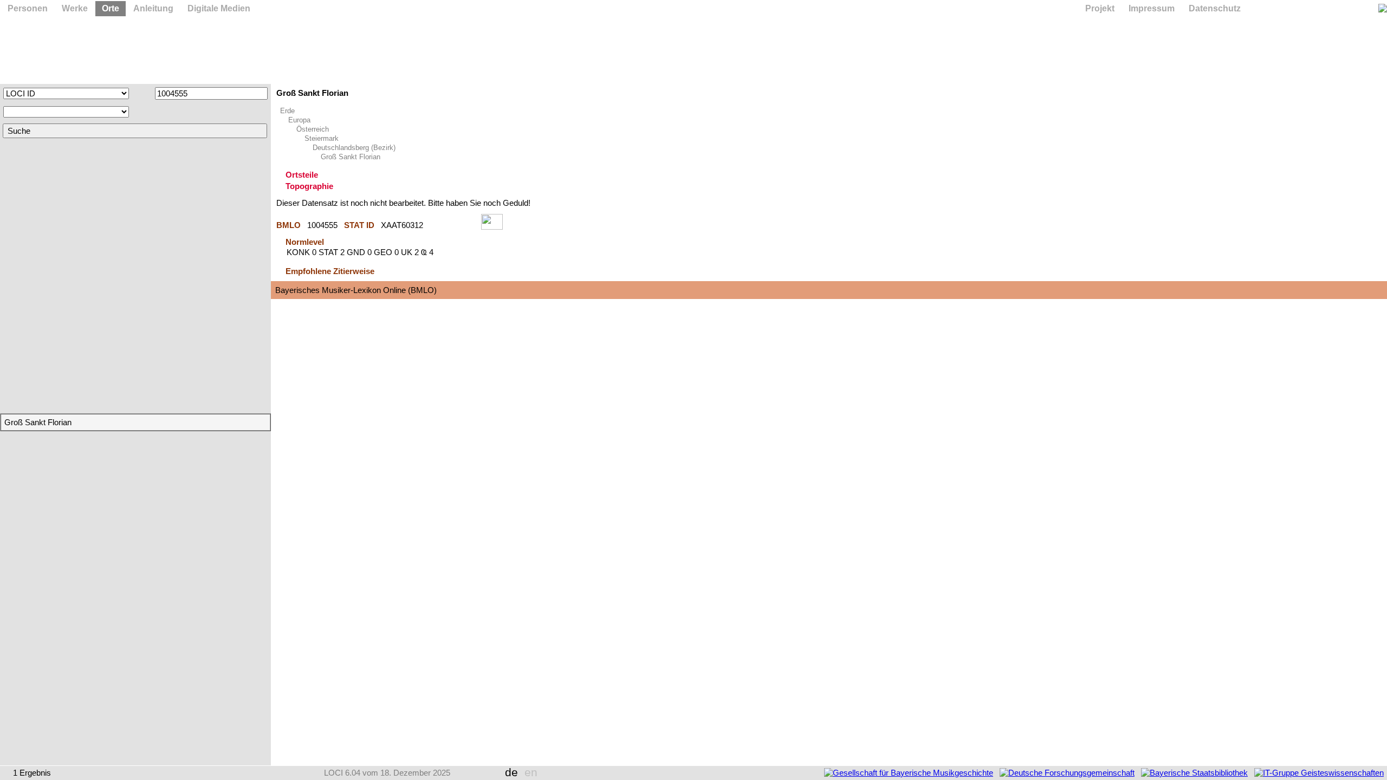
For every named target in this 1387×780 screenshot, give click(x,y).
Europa (299, 120)
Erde (287, 111)
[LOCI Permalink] (452, 225)
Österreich (312, 129)
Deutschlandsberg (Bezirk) (354, 148)
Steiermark (321, 138)
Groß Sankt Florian (350, 157)
